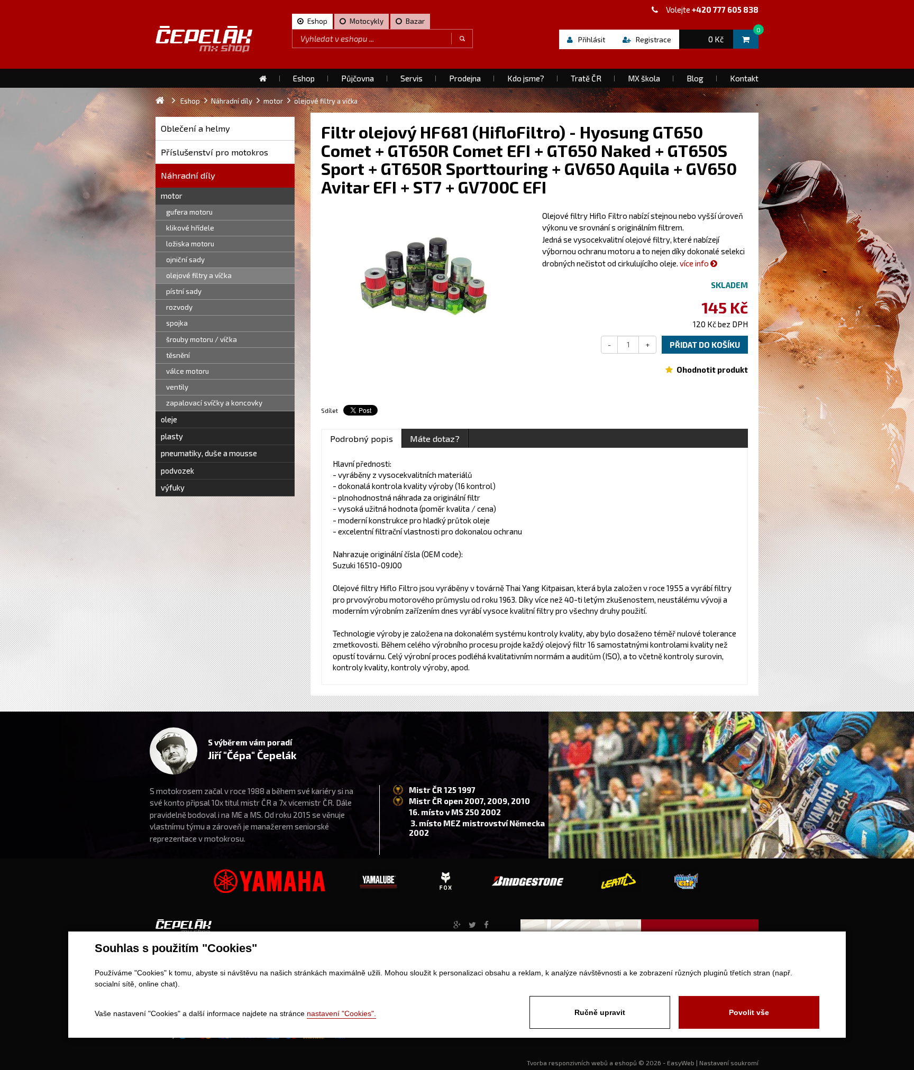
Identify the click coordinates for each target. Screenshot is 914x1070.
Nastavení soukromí (728, 1062)
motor (171, 195)
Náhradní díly (188, 175)
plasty (172, 436)
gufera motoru (189, 212)
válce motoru (187, 371)
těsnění (178, 355)
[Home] (263, 78)
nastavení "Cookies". (341, 1013)
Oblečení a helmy (195, 128)
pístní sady (184, 291)
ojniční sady (185, 259)
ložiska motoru (190, 243)
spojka (177, 323)
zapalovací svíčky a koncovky (214, 403)
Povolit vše (749, 1012)
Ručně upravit (599, 1012)
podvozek (177, 470)
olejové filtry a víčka (199, 275)
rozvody (179, 307)
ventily (177, 387)
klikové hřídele (190, 228)
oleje (169, 419)
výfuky (173, 487)
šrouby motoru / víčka (201, 339)
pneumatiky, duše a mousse (209, 453)
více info (695, 263)
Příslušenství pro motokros (214, 152)
